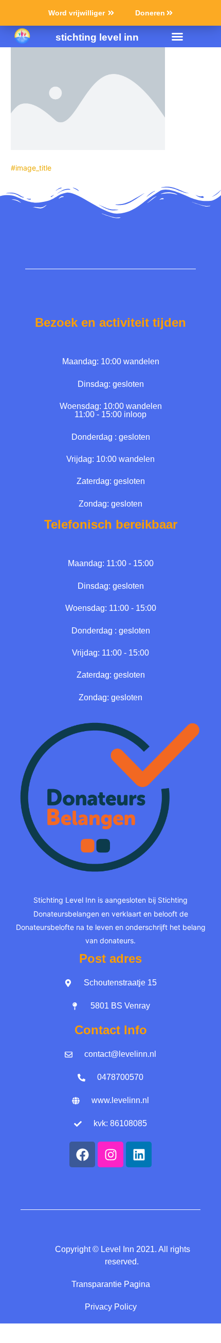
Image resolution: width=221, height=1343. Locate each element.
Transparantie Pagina (110, 1284)
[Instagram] (110, 1154)
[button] (177, 36)
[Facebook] (82, 1154)
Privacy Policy (111, 1306)
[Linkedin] (139, 1154)
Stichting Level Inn (97, 37)
